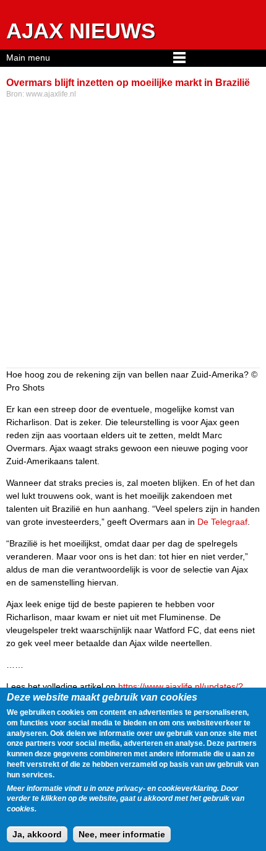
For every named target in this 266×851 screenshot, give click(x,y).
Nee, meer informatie (122, 834)
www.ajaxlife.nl (51, 94)
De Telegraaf (222, 522)
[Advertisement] (133, 235)
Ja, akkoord (37, 834)
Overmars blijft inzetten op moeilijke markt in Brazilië (128, 82)
